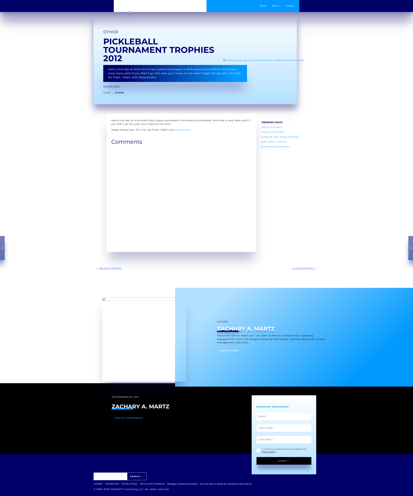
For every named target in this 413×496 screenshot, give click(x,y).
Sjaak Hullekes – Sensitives (274, 141)
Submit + (284, 461)
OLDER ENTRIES (303, 268)
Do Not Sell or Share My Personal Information (226, 484)
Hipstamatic (183, 129)
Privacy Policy (269, 452)
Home (107, 92)
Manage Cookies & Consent (182, 484)
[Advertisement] (281, 198)
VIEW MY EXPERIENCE (128, 418)
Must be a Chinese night (273, 132)
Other (110, 32)
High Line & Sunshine (271, 127)
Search (135, 476)
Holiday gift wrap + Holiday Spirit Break (280, 137)
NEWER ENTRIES (110, 268)
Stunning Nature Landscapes (275, 146)
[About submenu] (280, 6)
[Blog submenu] (266, 6)
